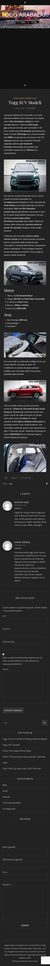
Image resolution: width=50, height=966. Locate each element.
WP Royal (15, 961)
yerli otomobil (26, 478)
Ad (4, 616)
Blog (5, 785)
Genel (5, 791)
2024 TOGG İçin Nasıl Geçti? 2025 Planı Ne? (22, 768)
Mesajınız (7, 884)
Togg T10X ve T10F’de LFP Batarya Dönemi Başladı (25, 739)
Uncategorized (9, 808)
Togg (11, 483)
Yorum (5, 669)
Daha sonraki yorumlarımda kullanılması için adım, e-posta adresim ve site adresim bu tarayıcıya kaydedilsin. (22, 660)
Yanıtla (18, 508)
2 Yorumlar (30, 108)
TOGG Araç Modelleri (25, 98)
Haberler (6, 797)
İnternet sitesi (8, 641)
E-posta (7, 628)
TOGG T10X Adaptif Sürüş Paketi (17, 751)
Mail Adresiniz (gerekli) (12, 859)
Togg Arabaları (25, 14)
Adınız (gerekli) (9, 847)
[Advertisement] (25, 55)
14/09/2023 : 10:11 (20, 545)
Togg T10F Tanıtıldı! (11, 745)
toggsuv (14, 478)
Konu (5, 872)
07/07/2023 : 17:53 (20, 505)
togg (5, 478)
